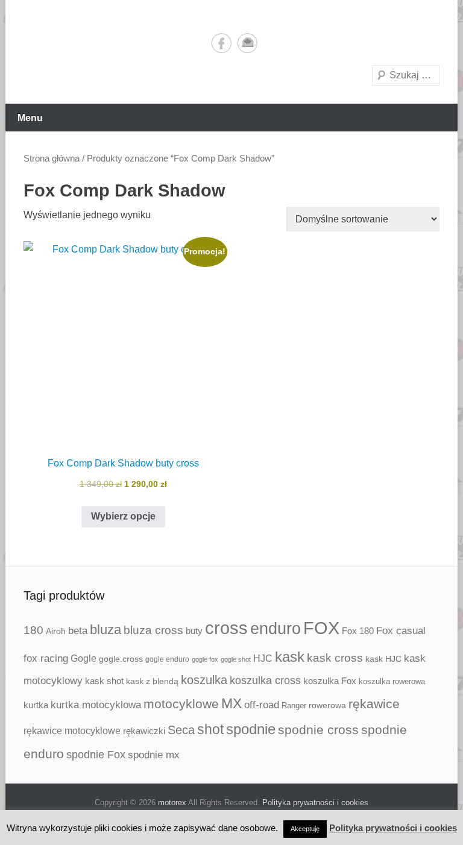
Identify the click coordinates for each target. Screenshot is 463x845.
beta (77, 630)
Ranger (294, 705)
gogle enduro (167, 659)
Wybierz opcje (123, 516)
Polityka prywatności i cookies (315, 802)
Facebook (222, 43)
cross (226, 628)
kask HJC (383, 659)
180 (33, 630)
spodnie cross (318, 730)
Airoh (56, 631)
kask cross (335, 658)
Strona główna (52, 158)
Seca (181, 730)
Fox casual (401, 630)
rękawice (374, 704)
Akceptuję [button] (305, 828)
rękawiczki (144, 731)
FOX (321, 628)
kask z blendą (152, 681)
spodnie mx (154, 755)
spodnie (251, 729)
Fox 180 (358, 631)
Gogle (83, 658)
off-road (261, 705)
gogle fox (205, 659)
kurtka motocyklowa (96, 705)
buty (194, 631)
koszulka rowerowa (392, 681)
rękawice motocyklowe (72, 731)
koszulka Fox (329, 681)
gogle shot (236, 659)
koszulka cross (265, 680)
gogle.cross (121, 659)
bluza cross (153, 630)
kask (289, 657)
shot (210, 729)
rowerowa (327, 705)
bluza (105, 629)
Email (247, 43)
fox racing (46, 658)
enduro (275, 628)
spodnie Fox (95, 755)
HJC (262, 658)
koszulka (204, 679)
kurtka (36, 705)
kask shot (104, 681)
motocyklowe (181, 704)
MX (231, 703)
